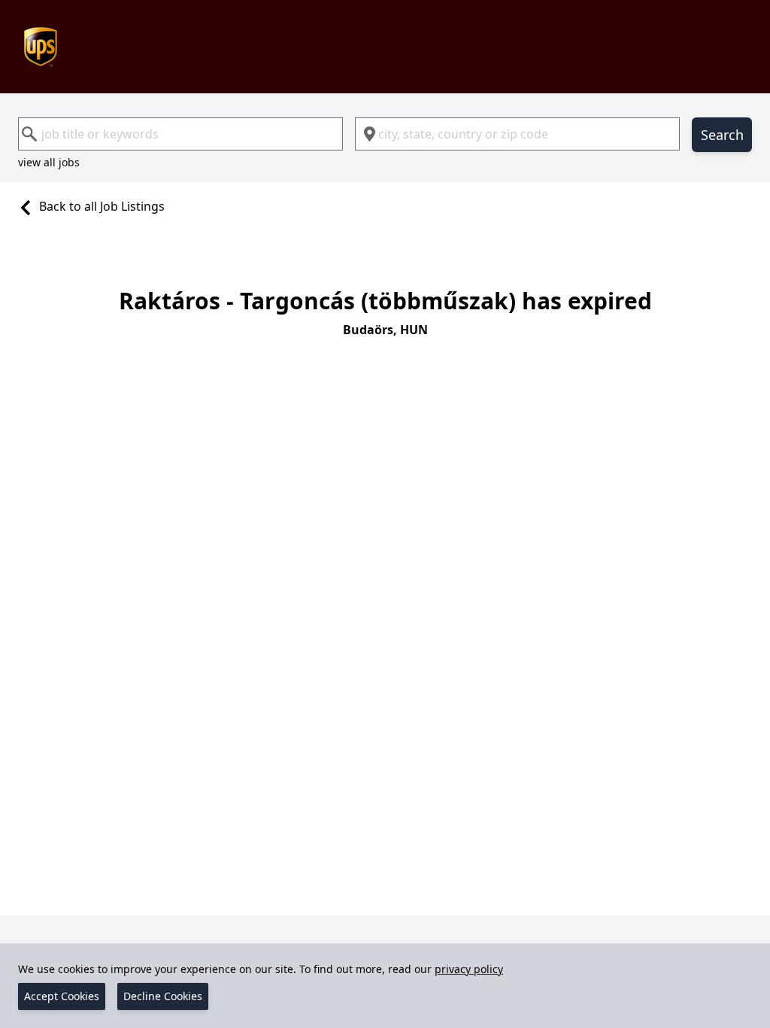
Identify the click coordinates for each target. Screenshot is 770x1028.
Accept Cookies (61, 996)
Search (722, 135)
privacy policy (469, 969)
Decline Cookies (162, 996)
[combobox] (180, 134)
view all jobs (49, 162)
